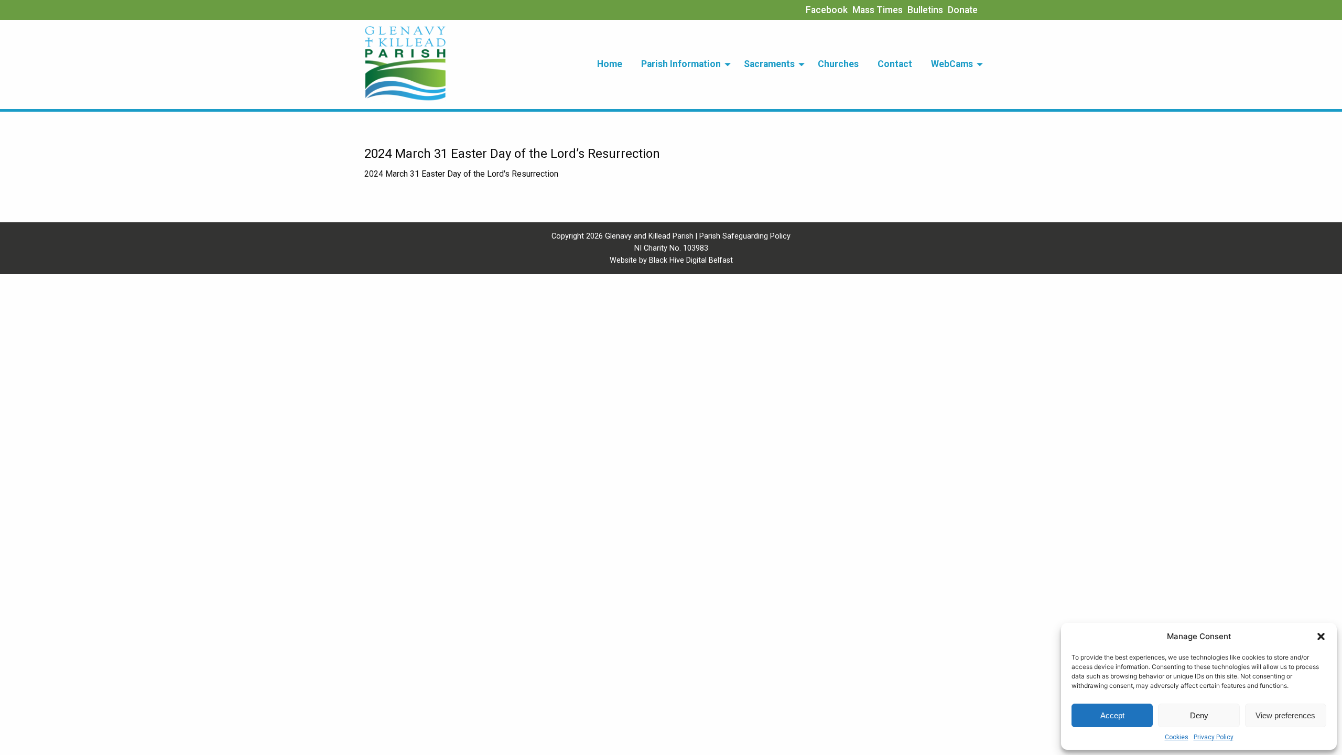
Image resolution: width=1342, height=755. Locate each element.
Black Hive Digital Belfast (691, 260)
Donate (963, 10)
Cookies (1176, 737)
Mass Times (877, 10)
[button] (1321, 636)
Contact (895, 64)
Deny (1199, 715)
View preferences (1285, 715)
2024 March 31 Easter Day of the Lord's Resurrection (461, 174)
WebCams (952, 64)
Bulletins (925, 10)
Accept (1112, 715)
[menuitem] (610, 64)
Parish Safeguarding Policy (745, 236)
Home (609, 64)
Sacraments (769, 64)
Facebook (827, 10)
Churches (838, 64)
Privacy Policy (1213, 737)
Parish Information (681, 64)
